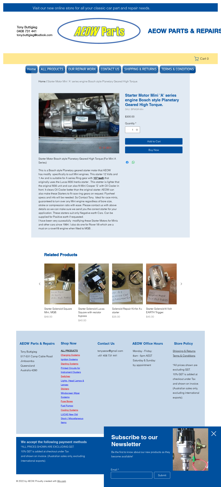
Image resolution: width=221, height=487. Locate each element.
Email (114, 469)
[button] (213, 433)
